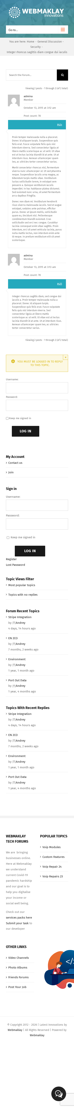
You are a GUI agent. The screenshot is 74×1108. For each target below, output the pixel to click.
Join (11, 472)
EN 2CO (13, 638)
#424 (59, 124)
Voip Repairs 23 (52, 876)
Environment (16, 659)
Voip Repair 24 (52, 866)
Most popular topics (21, 585)
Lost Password (15, 565)
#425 (59, 284)
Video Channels (18, 958)
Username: (12, 379)
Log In (25, 431)
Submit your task (17, 923)
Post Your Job (17, 987)
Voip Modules (51, 847)
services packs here (19, 917)
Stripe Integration (20, 617)
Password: (12, 396)
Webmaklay (15, 1030)
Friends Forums (18, 977)
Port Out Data (17, 680)
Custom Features (53, 857)
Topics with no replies (22, 594)
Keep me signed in (20, 418)
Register (11, 559)
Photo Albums (17, 967)
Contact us (15, 463)
